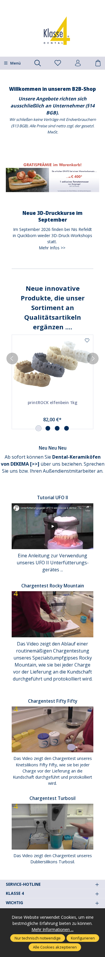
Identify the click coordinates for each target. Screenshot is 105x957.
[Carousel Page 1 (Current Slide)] (38, 428)
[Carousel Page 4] (66, 428)
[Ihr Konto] (78, 63)
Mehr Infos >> (52, 247)
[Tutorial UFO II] (52, 525)
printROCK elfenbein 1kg (52, 402)
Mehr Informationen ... (53, 929)
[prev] (12, 358)
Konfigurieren (83, 938)
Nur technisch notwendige (38, 938)
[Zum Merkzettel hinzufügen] (87, 340)
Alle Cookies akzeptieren (55, 947)
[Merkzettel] (58, 63)
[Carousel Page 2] (48, 428)
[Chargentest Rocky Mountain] (52, 614)
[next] (93, 358)
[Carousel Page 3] (57, 428)
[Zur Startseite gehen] (52, 30)
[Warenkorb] (98, 63)
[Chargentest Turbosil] (52, 826)
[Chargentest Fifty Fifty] (52, 729)
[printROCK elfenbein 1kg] (52, 364)
